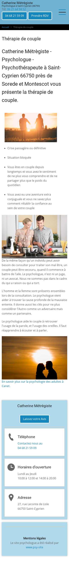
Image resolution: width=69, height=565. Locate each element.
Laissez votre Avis (34, 419)
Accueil (5, 27)
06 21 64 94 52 (16, 9)
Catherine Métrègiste (17, 3)
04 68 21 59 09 (14, 16)
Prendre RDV (40, 16)
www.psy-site (34, 547)
